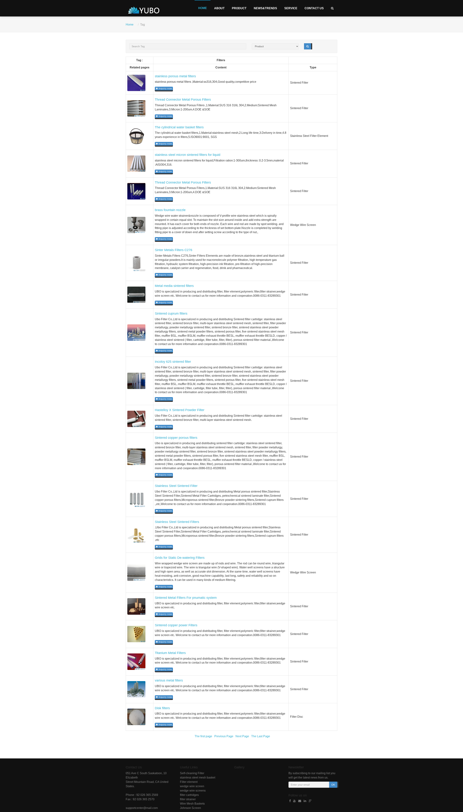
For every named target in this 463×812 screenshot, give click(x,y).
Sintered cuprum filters (171, 313)
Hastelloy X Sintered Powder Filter (179, 410)
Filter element (188, 781)
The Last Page (260, 736)
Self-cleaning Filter (192, 773)
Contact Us (314, 8)
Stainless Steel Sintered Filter (176, 486)
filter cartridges (189, 794)
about (219, 8)
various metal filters (169, 680)
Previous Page (223, 736)
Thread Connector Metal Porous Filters (183, 99)
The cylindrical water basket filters (179, 127)
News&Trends (265, 8)
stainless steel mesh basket (197, 777)
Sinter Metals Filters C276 (173, 250)
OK (333, 784)
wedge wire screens (193, 790)
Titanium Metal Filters (170, 653)
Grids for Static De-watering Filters (180, 557)
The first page (203, 736)
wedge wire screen (192, 786)
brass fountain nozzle (170, 210)
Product (239, 8)
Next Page (242, 736)
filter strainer (188, 799)
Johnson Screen (190, 807)
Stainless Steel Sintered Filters (177, 522)
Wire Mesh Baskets (192, 803)
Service (290, 8)
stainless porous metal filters (175, 76)
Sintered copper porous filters (176, 437)
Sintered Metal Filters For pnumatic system (186, 597)
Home (202, 8)
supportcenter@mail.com (142, 807)
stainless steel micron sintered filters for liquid (187, 155)
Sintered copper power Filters (176, 625)
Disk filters (162, 708)
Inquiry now (165, 88)
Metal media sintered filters (174, 286)
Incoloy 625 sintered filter (173, 361)
